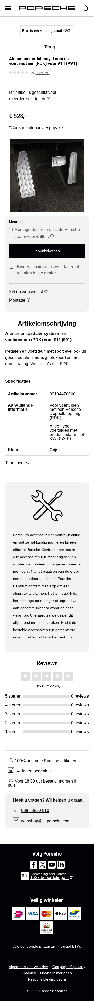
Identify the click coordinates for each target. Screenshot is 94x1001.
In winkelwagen (47, 251)
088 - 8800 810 (35, 810)
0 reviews (42, 73)
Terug (49, 47)
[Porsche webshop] (47, 8)
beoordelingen (49, 877)
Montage (17, 300)
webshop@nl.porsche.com (45, 821)
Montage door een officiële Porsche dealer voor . (47, 233)
